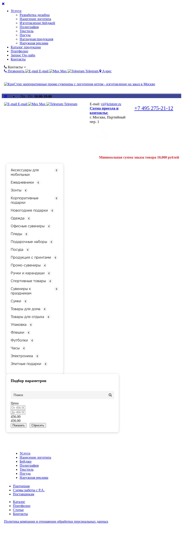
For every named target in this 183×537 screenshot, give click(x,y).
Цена (15, 403)
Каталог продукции (26, 47)
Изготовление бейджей (37, 23)
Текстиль (26, 31)
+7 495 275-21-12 (153, 108)
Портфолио (19, 51)
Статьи (18, 510)
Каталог (19, 502)
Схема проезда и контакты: (104, 110)
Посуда (25, 35)
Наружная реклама (34, 43)
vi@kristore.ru (111, 104)
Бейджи (25, 461)
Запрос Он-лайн (23, 55)
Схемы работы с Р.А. (29, 490)
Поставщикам (23, 494)
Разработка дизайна (35, 15)
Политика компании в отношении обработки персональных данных (56, 521)
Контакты (18, 59)
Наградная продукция (36, 39)
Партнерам (21, 486)
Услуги (16, 11)
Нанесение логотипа (35, 19)
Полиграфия (29, 27)
